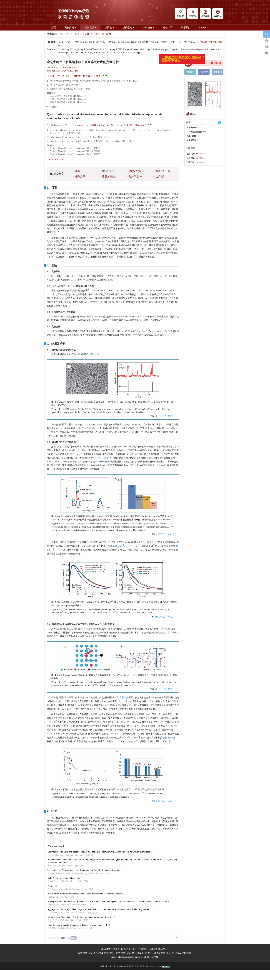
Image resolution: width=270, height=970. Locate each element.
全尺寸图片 (160, 416)
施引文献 (108, 176)
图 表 (135, 171)
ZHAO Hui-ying (115, 125)
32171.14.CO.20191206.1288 (65, 71)
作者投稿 (180, 16)
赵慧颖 (86, 76)
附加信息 (135, 176)
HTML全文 (108, 171)
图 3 (110, 542)
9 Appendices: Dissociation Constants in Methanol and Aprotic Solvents (80, 917)
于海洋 (50, 76)
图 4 (90, 636)
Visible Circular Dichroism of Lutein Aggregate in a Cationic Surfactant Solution (83, 870)
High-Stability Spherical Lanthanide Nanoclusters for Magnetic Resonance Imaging (85, 894)
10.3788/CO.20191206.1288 (209, 42)
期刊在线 (89, 27)
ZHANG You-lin (95, 125)
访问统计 (161, 176)
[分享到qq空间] (266, 40)
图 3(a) (118, 546)
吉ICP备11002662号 (159, 949)
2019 (87, 34)
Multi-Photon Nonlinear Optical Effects (65, 878)
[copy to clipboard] (138, 52)
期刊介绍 (69, 27)
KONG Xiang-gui (136, 125)
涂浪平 (66, 76)
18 (88, 290)
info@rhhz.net (155, 966)
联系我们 (185, 27)
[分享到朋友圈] (266, 53)
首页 (53, 27)
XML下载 (217, 72)
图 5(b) (171, 737)
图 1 (93, 354)
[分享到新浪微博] (266, 47)
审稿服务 (147, 27)
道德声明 (167, 27)
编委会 (108, 27)
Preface (51, 886)
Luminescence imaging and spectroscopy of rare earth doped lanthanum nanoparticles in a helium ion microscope (99, 852)
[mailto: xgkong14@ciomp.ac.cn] (151, 124)
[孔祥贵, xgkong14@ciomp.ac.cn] (103, 75)
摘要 (77, 171)
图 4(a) (125, 697)
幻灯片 (171, 416)
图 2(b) (107, 458)
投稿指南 (127, 27)
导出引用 (203, 72)
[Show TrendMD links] (177, 937)
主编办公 (218, 16)
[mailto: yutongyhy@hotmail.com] (66, 124)
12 (61, 216)
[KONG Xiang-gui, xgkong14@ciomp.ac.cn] (148, 124)
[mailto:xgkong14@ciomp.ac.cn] (106, 75)
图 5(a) (124, 722)
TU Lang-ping (76, 125)
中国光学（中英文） (71, 34)
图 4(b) (99, 709)
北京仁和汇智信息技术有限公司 (121, 966)
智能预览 (200, 63)
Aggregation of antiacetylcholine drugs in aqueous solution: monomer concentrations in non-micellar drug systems (99, 909)
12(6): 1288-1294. (103, 34)
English (203, 27)
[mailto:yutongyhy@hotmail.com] (59, 75)
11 (153, 209)
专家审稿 (193, 16)
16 (64, 216)
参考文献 (163, 171)
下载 (215, 63)
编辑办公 (205, 16)
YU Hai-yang (53, 125)
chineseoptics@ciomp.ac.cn (130, 957)
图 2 (55, 446)
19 (105, 468)
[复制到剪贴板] (59, 45)
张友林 (76, 76)
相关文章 (80, 176)
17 (57, 231)
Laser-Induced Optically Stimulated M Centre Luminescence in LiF (78, 925)
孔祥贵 (97, 76)
